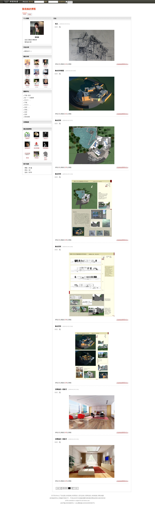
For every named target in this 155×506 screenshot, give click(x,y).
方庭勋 (36, 66)
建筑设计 (27, 51)
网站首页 (25, 1)
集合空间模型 (59, 70)
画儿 (56, 24)
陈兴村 (27, 66)
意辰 (27, 158)
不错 (25, 102)
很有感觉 (27, 117)
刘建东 (36, 138)
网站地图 (101, 495)
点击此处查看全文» (122, 64)
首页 (24, 14)
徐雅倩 (46, 85)
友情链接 (94, 495)
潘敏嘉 (27, 85)
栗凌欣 (46, 66)
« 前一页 (59, 488)
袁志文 (46, 138)
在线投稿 (68, 495)
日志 (29, 14)
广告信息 (62, 495)
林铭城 (36, 85)
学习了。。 (27, 100)
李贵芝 (36, 158)
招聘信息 (88, 495)
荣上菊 (27, 75)
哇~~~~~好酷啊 (29, 98)
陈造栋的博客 (29, 9)
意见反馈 (81, 495)
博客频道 (11, 1)
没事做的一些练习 (61, 389)
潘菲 (36, 75)
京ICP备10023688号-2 (67, 503)
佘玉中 (46, 75)
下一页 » (75, 488)
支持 (25, 112)
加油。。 (27, 109)
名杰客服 (36, 148)
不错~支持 (27, 95)
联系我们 (75, 495)
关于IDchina (55, 495)
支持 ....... (27, 107)
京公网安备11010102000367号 (85, 503)
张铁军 (27, 138)
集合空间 (58, 120)
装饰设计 (27, 148)
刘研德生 (45, 148)
